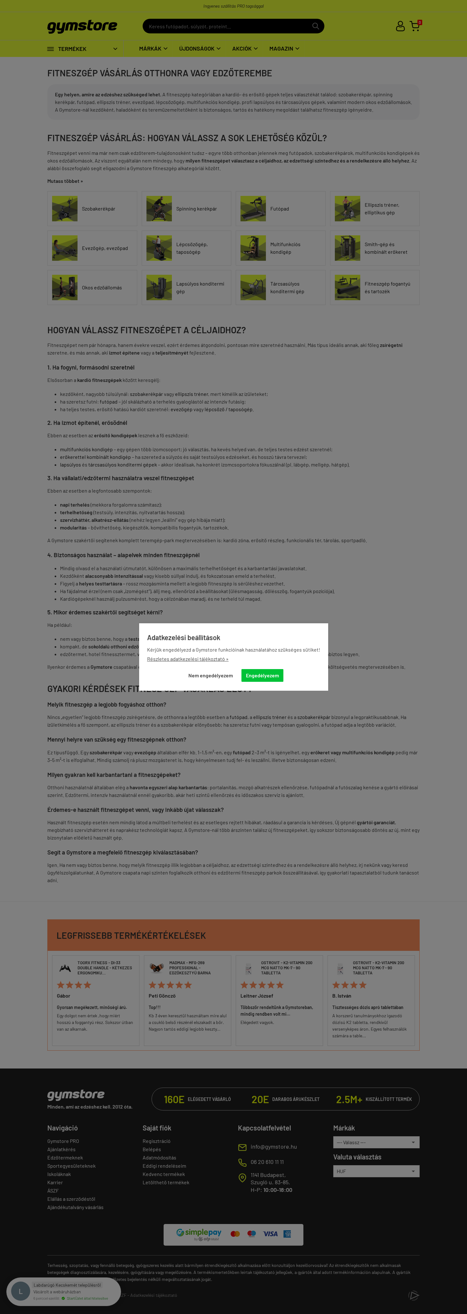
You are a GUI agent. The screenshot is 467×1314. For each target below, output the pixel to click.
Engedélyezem (262, 675)
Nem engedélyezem (210, 675)
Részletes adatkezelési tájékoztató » (188, 659)
